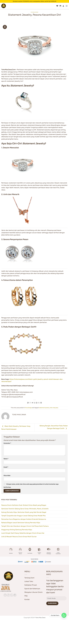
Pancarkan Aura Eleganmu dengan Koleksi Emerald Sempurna (23, 519)
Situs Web (7, 475)
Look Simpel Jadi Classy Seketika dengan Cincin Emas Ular (22, 533)
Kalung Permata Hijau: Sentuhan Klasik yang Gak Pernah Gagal (23, 512)
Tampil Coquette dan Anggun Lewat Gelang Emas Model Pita (23, 516)
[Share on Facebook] (30, 403)
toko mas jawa (54, 407)
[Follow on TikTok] (8, 595)
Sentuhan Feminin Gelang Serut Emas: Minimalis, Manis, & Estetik (25, 509)
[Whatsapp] (64, 615)
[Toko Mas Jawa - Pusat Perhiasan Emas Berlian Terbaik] (10, 6)
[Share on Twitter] (32, 403)
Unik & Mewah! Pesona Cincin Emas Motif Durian (19, 537)
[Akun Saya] (63, 6)
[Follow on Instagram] (5, 595)
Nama (6, 459)
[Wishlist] (57, 6)
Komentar (7, 443)
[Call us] (11, 595)
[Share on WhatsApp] (28, 403)
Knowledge (34, 12)
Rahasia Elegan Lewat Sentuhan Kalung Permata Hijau (20, 523)
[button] (60, 6)
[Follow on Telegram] (14, 595)
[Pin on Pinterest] (36, 403)
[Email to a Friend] (34, 403)
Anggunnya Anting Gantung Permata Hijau (16, 530)
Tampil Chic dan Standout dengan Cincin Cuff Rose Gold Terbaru (25, 526)
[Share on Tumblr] (39, 403)
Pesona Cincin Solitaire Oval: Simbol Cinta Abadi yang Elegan (23, 505)
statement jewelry (44, 407)
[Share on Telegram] (41, 403)
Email (6, 467)
